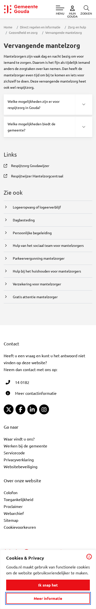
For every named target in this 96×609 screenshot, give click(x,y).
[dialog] (48, 579)
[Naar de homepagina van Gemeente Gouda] (21, 9)
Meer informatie (48, 598)
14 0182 (22, 382)
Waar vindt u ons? (19, 438)
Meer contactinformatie (36, 393)
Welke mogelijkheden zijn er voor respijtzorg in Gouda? (34, 104)
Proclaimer (13, 506)
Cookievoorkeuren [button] (20, 527)
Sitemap (11, 520)
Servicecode (14, 452)
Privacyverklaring (19, 459)
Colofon (10, 492)
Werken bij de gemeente (25, 445)
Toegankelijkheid (18, 499)
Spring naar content (12, 17)
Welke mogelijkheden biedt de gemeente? (31, 127)
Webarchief (14, 513)
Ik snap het (48, 585)
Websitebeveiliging (20, 466)
